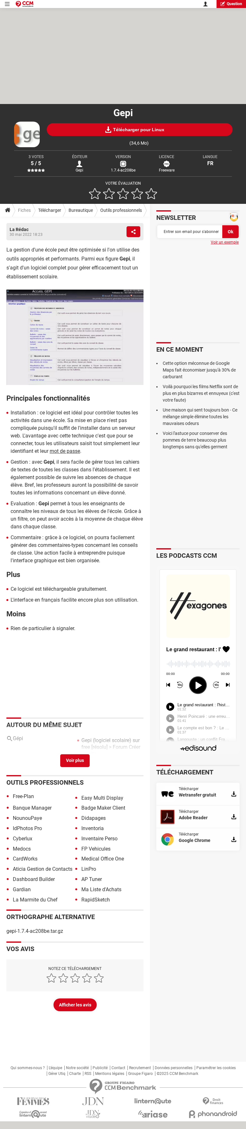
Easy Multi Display (102, 798)
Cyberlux (22, 839)
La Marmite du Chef (35, 900)
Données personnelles (174, 1068)
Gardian (22, 889)
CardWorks (25, 859)
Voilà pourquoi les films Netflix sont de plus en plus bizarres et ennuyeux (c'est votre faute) (201, 393)
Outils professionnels (121, 210)
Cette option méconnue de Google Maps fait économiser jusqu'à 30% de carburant (199, 370)
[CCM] (24, 4)
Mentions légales (109, 1073)
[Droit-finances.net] (213, 1101)
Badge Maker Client (103, 808)
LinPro (88, 869)
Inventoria (92, 828)
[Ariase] (153, 1113)
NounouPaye (27, 818)
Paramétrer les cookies (216, 1068)
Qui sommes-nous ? (28, 1068)
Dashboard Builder (34, 879)
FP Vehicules (96, 849)
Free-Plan (23, 796)
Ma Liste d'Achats (101, 889)
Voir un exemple (225, 242)
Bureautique (81, 210)
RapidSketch (95, 900)
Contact (118, 1068)
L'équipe (55, 1068)
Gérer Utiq (56, 1073)
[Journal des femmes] (33, 1101)
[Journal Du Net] (93, 1101)
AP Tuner (91, 879)
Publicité (100, 1068)
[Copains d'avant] (33, 1114)
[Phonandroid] (213, 1114)
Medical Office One (102, 859)
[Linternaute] (153, 1101)
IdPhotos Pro (27, 828)
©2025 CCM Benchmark (177, 1073)
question (234, 4)
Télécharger (49, 210)
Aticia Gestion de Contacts (42, 869)
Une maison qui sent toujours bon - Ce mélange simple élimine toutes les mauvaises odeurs (200, 416)
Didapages (93, 818)
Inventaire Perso (99, 839)
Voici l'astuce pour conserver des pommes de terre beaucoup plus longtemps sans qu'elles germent (195, 440)
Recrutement (140, 1068)
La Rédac (19, 229)
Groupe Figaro (140, 1073)
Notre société (77, 1068)
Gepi (79, 170)
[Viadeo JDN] (93, 1114)
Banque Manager (32, 808)
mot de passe (65, 451)
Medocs (22, 849)
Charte (75, 1073)
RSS (88, 1073)
